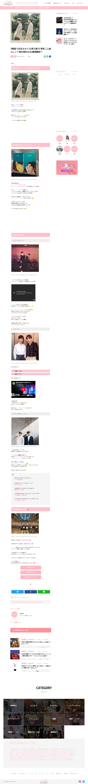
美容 (55, 754)
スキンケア (14, 757)
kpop (27, 751)
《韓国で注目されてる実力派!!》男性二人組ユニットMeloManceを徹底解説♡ (32, 7)
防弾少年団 (70, 759)
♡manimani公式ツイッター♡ (31, 577)
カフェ (13, 754)
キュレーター (80, 3)
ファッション (34, 718)
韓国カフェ (73, 754)
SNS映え (13, 705)
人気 (60, 751)
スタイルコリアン (23, 759)
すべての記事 (47, 3)
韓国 (13, 749)
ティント (60, 754)
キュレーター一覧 (50, 773)
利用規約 (66, 773)
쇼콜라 (29, 56)
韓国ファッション (49, 749)
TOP (4, 7)
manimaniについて (57, 3)
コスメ (13, 751)
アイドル (73, 751)
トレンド (32, 751)
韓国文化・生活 (34, 732)
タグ (73, 3)
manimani (39, 663)
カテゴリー (67, 3)
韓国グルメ (14, 759)
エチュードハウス (61, 759)
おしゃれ (53, 759)
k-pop (71, 749)
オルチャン (54, 705)
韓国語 (42, 757)
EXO (37, 757)
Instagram (32, 754)
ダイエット (49, 757)
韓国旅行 (54, 732)
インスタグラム (32, 759)
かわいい (19, 754)
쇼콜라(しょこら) (15, 106)
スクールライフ (14, 718)
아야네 (38, 651)
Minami (39, 639)
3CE (63, 757)
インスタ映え (69, 757)
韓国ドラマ (66, 751)
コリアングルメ (74, 705)
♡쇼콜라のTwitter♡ (30, 567)
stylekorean (56, 757)
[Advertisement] (21, 131)
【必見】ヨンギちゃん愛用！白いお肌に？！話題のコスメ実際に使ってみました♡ (36, 667)
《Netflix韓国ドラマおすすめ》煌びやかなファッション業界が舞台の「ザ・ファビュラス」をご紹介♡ (36, 655)
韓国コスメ (26, 749)
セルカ (47, 759)
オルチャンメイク (48, 751)
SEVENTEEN (40, 759)
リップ (66, 754)
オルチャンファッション (41, 754)
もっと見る (73, 13)
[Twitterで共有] (47, 56)
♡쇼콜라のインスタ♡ (30, 572)
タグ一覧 (41, 773)
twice (56, 751)
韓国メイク (40, 751)
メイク (65, 749)
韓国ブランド (22, 757)
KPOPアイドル (30, 757)
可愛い (25, 754)
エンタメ (10, 7)
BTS (50, 754)
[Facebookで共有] (50, 56)
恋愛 (54, 718)
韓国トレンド (13, 732)
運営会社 (58, 773)
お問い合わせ (73, 773)
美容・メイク (74, 718)
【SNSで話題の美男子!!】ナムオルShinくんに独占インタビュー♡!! (36, 643)
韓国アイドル (58, 749)
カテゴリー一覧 (33, 773)
